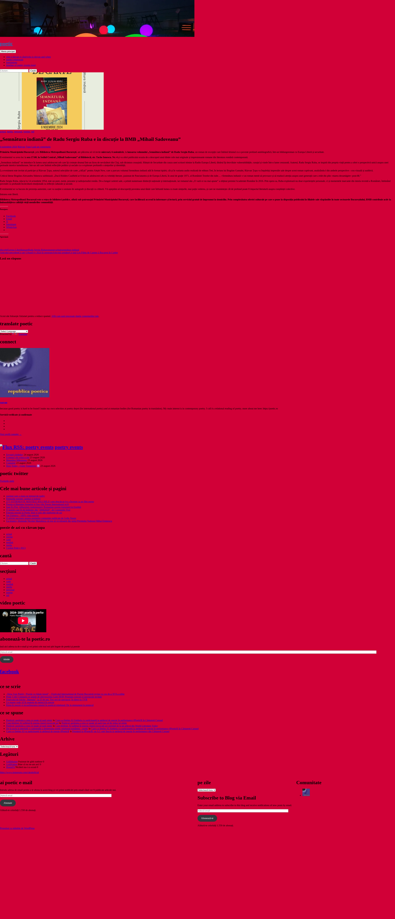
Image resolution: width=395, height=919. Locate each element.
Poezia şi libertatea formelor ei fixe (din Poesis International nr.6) (37, 504)
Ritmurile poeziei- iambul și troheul (23, 498)
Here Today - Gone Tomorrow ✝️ (23, 466)
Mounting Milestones (16, 460)
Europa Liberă (14, 249)
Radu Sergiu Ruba (37, 249)
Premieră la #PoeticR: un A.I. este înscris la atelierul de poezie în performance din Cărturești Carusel (120, 731)
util (32, 131)
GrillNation (11, 764)
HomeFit (10, 767)
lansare (24, 249)
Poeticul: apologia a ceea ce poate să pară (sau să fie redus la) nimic (94, 723)
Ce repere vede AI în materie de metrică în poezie (30, 702)
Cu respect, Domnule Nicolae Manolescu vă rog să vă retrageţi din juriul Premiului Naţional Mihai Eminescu (59, 521)
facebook (9, 671)
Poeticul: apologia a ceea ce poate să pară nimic (29, 720)
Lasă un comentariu (41, 146)
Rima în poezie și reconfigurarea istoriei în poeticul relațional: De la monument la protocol (50, 705)
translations (11, 62)
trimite (7, 659)
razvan (3, 402)
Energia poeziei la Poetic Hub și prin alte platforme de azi (34, 512)
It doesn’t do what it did (17, 457)
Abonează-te (207, 818)
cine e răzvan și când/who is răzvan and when (28, 57)
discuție (3, 249)
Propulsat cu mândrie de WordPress (17, 828)
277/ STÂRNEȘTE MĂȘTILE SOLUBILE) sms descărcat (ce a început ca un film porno (50, 501)
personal (18, 131)
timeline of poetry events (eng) (21, 65)
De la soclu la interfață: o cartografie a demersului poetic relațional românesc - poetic (47, 728)
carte (8, 539)
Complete (11, 463)
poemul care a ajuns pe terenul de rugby (25, 496)
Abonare (8, 803)
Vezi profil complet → (11, 434)
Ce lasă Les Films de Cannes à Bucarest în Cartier (85, 252)
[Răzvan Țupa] (306, 795)
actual (3, 131)
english (9, 542)
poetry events (69, 447)
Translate (23, 334)
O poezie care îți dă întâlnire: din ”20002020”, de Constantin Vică (38, 510)
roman (49, 249)
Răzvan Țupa (24, 146)
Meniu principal (8, 51)
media (10, 131)
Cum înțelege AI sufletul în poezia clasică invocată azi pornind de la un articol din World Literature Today (106, 725)
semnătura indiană (70, 249)
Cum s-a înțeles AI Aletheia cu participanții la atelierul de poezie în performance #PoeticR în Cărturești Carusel (109, 720)
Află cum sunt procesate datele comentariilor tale (75, 316)
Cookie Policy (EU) (16, 548)
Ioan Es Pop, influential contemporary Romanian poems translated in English (43, 507)
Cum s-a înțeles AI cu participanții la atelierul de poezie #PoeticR (37, 731)
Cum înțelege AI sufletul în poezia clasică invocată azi (32, 723)
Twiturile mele (7, 481)
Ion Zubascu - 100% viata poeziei (22, 515)
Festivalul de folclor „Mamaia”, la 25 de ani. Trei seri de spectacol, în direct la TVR (46, 699)
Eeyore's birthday (14, 454)
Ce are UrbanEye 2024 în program (26, 252)
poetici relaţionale (14, 59)
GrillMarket (12, 761)
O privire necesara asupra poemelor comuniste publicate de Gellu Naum (41, 518)
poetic (6, 43)
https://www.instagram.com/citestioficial (19, 772)
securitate (57, 249)
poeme (26, 131)
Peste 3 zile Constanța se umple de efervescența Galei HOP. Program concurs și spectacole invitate (54, 696)
